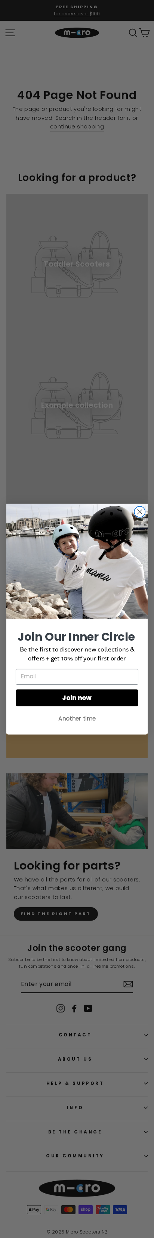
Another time (77, 718)
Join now (77, 697)
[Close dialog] (139, 511)
